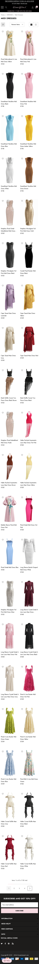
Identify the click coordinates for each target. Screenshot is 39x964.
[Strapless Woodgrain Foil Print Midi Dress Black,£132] (10, 254)
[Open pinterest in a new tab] (9, 943)
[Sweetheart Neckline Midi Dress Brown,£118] (29, 170)
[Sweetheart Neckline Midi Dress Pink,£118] (29, 85)
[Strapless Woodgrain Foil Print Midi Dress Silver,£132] (10, 593)
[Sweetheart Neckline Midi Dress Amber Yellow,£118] (29, 127)
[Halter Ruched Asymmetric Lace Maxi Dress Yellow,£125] (29, 466)
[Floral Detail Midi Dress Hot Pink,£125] (29, 509)
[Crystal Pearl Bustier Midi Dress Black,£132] (29, 254)
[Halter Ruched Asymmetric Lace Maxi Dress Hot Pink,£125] (29, 424)
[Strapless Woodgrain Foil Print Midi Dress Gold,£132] (29, 212)
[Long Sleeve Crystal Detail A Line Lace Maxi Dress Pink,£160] (10, 636)
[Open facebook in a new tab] (5, 943)
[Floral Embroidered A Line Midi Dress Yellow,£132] (10, 43)
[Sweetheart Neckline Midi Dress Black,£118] (10, 85)
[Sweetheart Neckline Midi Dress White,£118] (10, 170)
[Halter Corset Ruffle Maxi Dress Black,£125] (29, 805)
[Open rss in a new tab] (13, 943)
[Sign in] (32, 7)
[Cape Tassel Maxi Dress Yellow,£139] (29, 297)
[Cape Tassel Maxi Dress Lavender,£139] (10, 297)
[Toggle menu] (2, 7)
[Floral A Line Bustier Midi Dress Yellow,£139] (29, 720)
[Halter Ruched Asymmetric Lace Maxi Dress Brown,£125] (10, 466)
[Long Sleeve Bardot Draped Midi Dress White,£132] (29, 551)
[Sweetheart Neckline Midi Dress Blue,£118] (10, 127)
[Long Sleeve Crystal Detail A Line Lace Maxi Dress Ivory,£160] (10, 678)
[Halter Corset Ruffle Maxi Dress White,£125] (29, 847)
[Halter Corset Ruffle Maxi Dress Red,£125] (10, 847)
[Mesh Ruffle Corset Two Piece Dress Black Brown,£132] (10, 381)
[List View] (36, 24)
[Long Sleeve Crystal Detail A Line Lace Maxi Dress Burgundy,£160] (29, 593)
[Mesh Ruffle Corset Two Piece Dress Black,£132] (29, 381)
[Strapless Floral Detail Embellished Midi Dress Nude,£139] (10, 212)
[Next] (30, 888)
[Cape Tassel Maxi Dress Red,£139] (29, 339)
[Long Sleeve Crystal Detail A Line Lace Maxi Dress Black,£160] (29, 636)
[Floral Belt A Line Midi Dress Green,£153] (29, 763)
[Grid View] (31, 24)
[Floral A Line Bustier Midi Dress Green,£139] (10, 720)
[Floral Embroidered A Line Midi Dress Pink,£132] (29, 43)
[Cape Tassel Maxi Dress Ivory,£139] (10, 339)
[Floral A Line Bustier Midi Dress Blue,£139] (10, 763)
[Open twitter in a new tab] (2, 943)
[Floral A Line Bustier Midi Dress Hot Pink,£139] (29, 678)
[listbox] (17, 24)
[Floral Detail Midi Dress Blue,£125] (10, 551)
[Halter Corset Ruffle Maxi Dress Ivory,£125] (10, 805)
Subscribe (19, 911)
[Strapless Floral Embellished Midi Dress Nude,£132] (10, 424)
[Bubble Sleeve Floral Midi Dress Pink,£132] (10, 509)
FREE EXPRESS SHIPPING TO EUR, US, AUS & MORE (19, 1)
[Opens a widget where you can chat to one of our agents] (7, 961)
